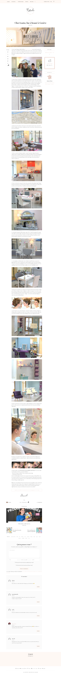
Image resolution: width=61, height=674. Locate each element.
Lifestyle (29, 20)
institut (40, 536)
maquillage (23, 538)
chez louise (28, 536)
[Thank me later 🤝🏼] (57, 661)
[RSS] (48, 1)
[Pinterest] (47, 1)
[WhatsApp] (7, 61)
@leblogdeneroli (30, 655)
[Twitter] (49, 1)
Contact (26, 1)
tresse (29, 538)
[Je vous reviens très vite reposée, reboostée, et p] (26, 661)
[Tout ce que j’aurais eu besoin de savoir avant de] (49, 661)
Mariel (10, 502)
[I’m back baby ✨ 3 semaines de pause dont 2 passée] (19, 661)
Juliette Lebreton (32, 672)
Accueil (8, 1)
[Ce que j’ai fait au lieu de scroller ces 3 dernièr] (4, 661)
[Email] (7, 59)
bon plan (22, 536)
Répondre (38, 586)
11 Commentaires (39, 502)
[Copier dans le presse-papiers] (7, 63)
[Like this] (27, 502)
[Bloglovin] (51, 1)
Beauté (32, 20)
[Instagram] (44, 1)
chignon (31, 536)
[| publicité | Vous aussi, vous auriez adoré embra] (42, 661)
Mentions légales (36, 672)
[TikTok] (46, 1)
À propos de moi (20, 1)
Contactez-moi (49, 63)
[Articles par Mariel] (7, 502)
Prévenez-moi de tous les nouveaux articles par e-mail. (24, 565)
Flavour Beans (14, 623)
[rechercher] (35, 1)
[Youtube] (45, 1)
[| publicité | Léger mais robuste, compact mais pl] (34, 661)
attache (17, 536)
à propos (32, 490)
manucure (20, 538)
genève (37, 536)
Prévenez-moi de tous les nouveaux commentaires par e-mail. (24, 562)
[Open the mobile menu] (54, 1)
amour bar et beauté (13, 536)
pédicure (26, 538)
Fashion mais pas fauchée (28, 49)
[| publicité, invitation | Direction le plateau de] (11, 661)
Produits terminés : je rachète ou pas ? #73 (24, 523)
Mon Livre (31, 1)
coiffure (34, 536)
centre (25, 536)
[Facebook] (50, 1)
